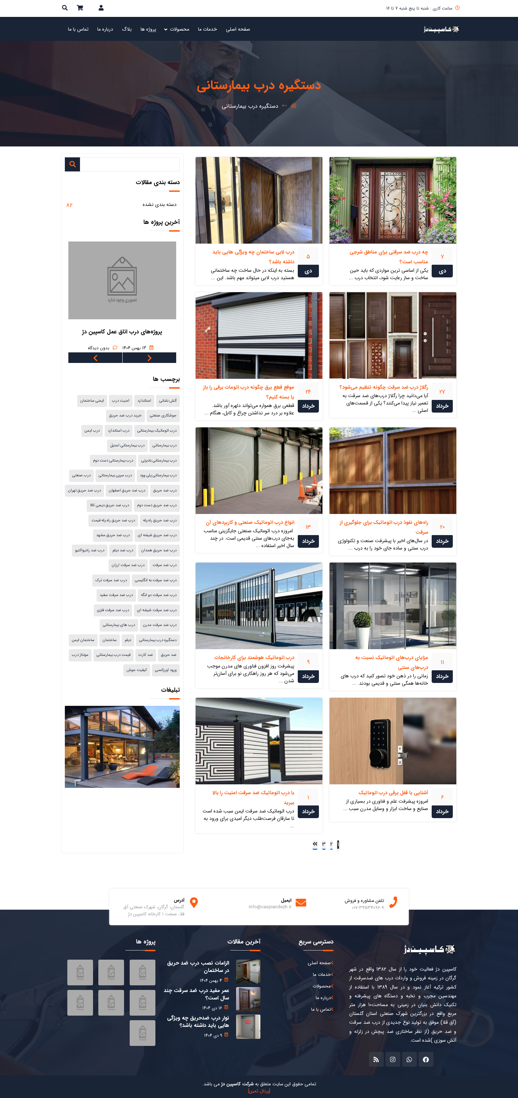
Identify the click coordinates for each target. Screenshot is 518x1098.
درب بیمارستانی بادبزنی (159, 461)
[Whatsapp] (409, 1059)
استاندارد (144, 401)
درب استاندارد (118, 431)
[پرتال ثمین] (259, 1091)
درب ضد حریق (165, 491)
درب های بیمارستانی (119, 625)
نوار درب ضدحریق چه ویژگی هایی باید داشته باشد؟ (198, 1022)
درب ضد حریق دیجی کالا (109, 505)
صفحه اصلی (238, 29)
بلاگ (127, 29)
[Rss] (376, 1059)
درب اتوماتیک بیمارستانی (157, 431)
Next (95, 357)
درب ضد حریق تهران (84, 491)
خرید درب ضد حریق (125, 416)
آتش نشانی (168, 401)
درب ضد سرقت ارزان (128, 565)
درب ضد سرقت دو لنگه (159, 595)
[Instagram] (393, 1059)
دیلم (128, 640)
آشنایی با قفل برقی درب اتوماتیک (393, 793)
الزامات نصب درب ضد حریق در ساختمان (198, 967)
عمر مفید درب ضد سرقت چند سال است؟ (196, 994)
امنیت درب (120, 401)
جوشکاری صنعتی (163, 416)
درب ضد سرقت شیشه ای (157, 610)
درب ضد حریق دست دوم (157, 505)
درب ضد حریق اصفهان (127, 491)
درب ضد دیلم (122, 550)
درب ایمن (92, 431)
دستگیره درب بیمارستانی (158, 640)
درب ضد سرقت (165, 565)
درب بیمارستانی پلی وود (158, 475)
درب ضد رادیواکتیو (89, 550)
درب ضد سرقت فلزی (113, 610)
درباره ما (105, 29)
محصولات (179, 29)
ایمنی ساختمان (92, 401)
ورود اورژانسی (166, 670)
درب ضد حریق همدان (159, 550)
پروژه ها (148, 29)
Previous (149, 357)
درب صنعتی (81, 475)
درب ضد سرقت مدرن (160, 625)
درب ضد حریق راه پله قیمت (113, 520)
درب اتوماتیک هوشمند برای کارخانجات (254, 657)
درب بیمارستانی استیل (127, 445)
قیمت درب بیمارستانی (113, 655)
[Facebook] (426, 1059)
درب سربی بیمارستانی (115, 475)
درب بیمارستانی (165, 445)
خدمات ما (207, 29)
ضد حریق (169, 655)
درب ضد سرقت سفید (116, 595)
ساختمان (110, 640)
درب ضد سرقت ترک (111, 580)
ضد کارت (145, 655)
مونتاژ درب (80, 655)
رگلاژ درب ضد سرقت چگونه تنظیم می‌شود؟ (384, 387)
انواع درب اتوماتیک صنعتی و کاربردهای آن (250, 522)
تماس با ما (78, 29)
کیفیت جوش (137, 670)
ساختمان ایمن (83, 640)
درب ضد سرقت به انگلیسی (156, 580)
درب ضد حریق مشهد (113, 535)
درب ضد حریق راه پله (160, 520)
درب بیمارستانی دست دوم (113, 461)
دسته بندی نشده (160, 204)
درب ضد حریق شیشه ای (157, 535)
